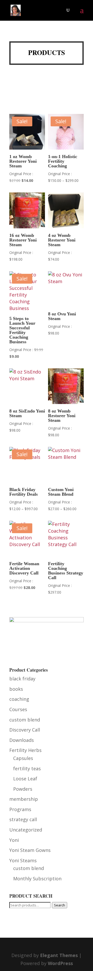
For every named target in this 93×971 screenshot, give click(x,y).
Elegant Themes (59, 955)
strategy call (23, 819)
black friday (22, 678)
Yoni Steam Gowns (30, 850)
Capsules (23, 758)
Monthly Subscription (37, 878)
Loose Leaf (25, 778)
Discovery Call (24, 730)
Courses (18, 709)
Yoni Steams (23, 860)
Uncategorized (25, 830)
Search (59, 905)
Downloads (21, 740)
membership (23, 799)
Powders (22, 789)
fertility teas (27, 768)
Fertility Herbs (25, 750)
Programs (20, 809)
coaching (19, 699)
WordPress (60, 963)
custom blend (24, 720)
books (16, 689)
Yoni (14, 840)
